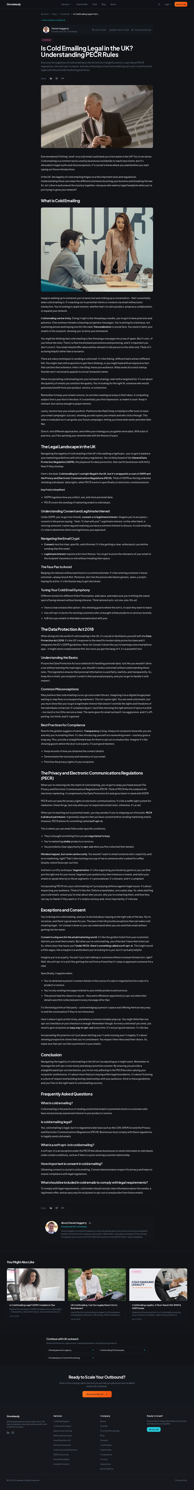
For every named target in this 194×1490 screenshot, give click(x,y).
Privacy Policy (181, 1480)
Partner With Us (106, 1469)
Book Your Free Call (95, 1394)
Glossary (104, 1440)
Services (65, 4)
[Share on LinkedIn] (51, 78)
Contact (104, 1459)
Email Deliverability (61, 1459)
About (113, 4)
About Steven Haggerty (74, 1222)
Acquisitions (105, 1464)
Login (167, 4)
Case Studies (81, 4)
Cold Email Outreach (62, 1426)
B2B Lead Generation (62, 1435)
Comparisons (106, 1454)
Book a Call (181, 4)
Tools (94, 4)
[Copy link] (62, 78)
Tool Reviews (106, 1445)
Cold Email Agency (61, 1421)
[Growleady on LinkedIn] (8, 1432)
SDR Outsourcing (60, 1454)
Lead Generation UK (62, 1440)
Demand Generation (62, 1445)
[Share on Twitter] (56, 78)
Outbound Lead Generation (65, 1450)
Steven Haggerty (60, 28)
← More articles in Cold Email (53, 20)
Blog (104, 4)
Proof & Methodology (110, 1431)
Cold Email (65, 14)
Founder (104, 1426)
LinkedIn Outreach (61, 1464)
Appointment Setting (62, 1431)
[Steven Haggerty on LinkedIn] (90, 1223)
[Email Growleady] (12, 1432)
